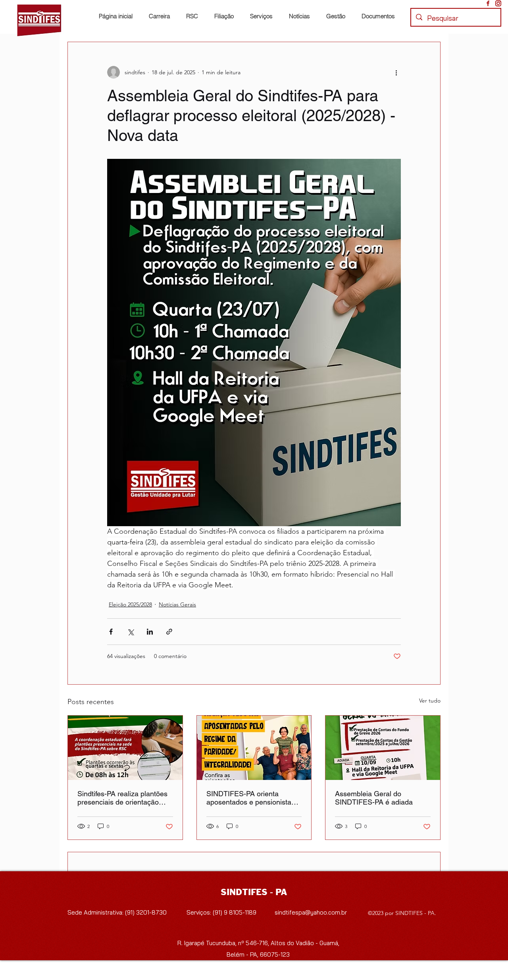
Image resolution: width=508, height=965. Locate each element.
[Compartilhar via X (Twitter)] (130, 631)
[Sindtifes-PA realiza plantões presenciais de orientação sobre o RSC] (125, 748)
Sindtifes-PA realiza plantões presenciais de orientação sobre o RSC (122, 797)
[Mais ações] (396, 72)
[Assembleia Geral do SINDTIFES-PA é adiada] (382, 748)
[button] (226, 16)
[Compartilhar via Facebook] (111, 631)
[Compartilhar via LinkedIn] (150, 631)
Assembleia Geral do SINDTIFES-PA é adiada (374, 797)
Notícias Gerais (177, 604)
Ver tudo (430, 700)
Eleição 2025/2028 (130, 604)
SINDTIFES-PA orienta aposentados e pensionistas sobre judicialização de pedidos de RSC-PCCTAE (250, 797)
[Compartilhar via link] (169, 631)
